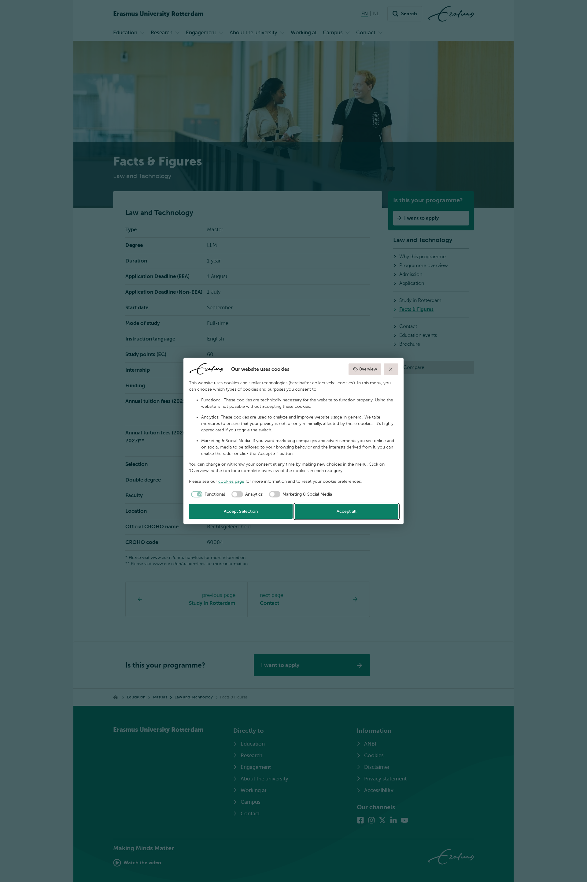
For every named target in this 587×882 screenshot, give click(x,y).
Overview (368, 369)
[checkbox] (207, 494)
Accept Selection (241, 511)
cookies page (231, 481)
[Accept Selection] (391, 369)
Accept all (346, 511)
